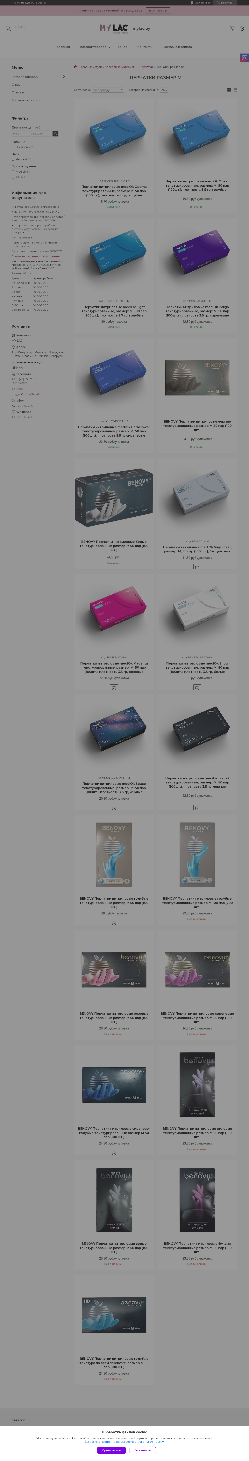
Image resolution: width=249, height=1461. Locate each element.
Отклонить (143, 1450)
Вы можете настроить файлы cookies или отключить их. (123, 1441)
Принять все (111, 1450)
